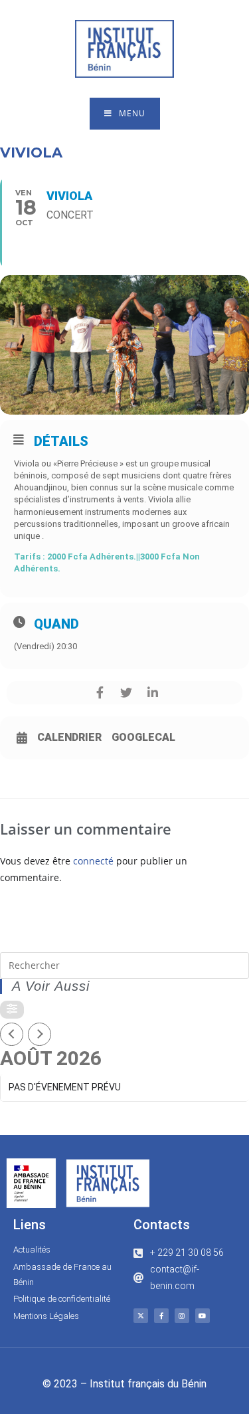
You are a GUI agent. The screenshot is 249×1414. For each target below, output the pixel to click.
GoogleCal (143, 738)
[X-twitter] (140, 1315)
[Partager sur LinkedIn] (153, 692)
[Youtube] (202, 1315)
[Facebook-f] (161, 1315)
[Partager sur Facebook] (100, 692)
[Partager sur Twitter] (126, 692)
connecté (93, 861)
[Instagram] (182, 1315)
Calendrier (69, 738)
